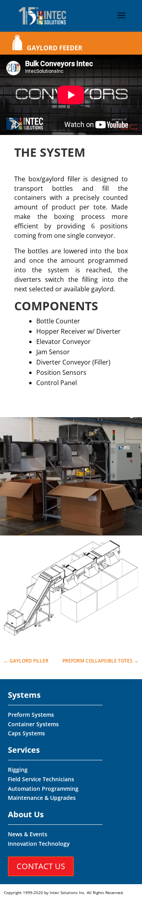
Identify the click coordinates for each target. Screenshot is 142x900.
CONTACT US (41, 866)
